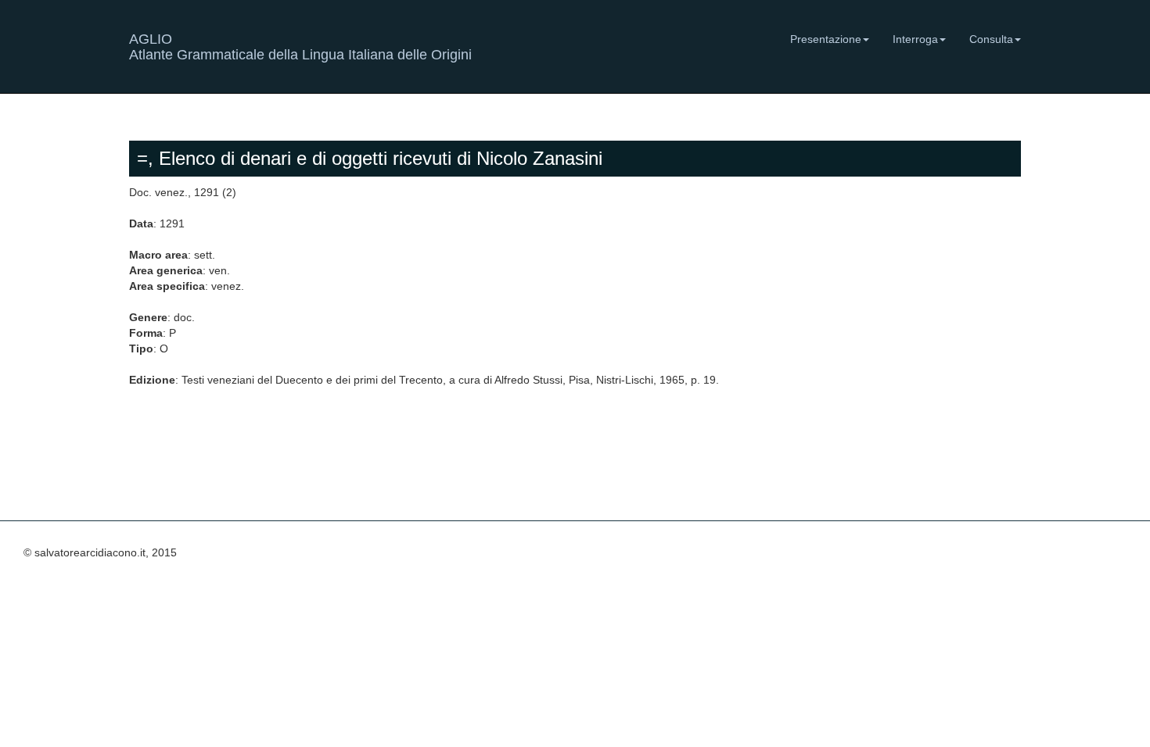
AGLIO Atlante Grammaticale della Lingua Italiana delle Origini (300, 45)
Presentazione (825, 39)
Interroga (915, 39)
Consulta (991, 39)
